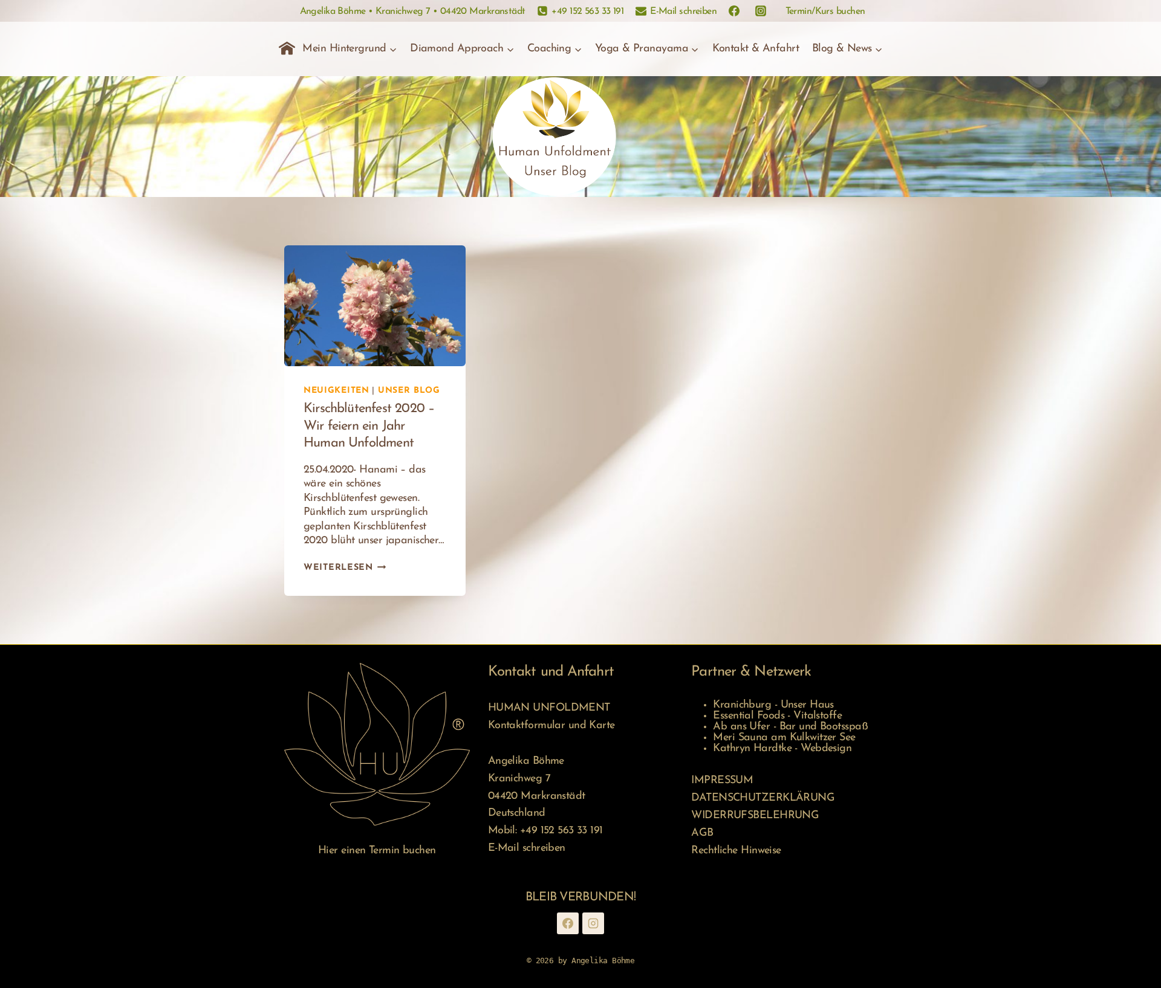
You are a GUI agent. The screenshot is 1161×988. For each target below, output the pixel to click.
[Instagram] (593, 923)
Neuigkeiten (336, 390)
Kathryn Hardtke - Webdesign (782, 748)
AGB (702, 833)
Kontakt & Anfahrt (755, 49)
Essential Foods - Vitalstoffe (777, 716)
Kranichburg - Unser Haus (773, 705)
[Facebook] (568, 923)
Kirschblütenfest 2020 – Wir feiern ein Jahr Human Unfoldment (369, 426)
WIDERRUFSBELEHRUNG (755, 815)
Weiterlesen (345, 567)
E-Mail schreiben (526, 848)
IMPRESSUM (722, 780)
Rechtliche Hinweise (736, 850)
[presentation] (375, 305)
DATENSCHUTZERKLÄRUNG (762, 798)
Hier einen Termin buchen (377, 850)
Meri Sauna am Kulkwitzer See (784, 737)
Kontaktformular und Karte (551, 725)
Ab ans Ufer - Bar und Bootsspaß (790, 727)
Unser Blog (409, 390)
